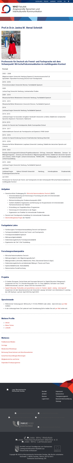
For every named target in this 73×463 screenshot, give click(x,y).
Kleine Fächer (9, 325)
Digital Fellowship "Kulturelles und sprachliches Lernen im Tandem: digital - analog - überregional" (35, 288)
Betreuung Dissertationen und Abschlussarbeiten (17, 352)
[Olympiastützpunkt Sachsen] (49, 427)
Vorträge (4, 345)
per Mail (64, 304)
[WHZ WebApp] (39, 437)
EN (64, 1)
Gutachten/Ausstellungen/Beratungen (13, 356)
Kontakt (44, 391)
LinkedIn (7, 328)
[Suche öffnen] (71, 1)
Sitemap (58, 401)
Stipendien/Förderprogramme (10, 363)
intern (60, 1)
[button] (68, 1)
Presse (46, 1)
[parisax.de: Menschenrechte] (19, 417)
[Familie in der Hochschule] (23, 427)
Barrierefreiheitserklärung (64, 399)
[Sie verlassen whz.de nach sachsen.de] (17, 451)
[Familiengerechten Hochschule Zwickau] (50, 417)
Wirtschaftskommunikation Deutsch (38, 193)
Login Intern (45, 399)
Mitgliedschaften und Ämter (10, 359)
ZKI (45, 458)
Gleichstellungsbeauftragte (13, 218)
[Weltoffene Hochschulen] (48, 413)
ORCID (7, 323)
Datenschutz (60, 394)
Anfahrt (44, 394)
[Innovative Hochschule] (24, 413)
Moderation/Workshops (9, 349)
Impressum (59, 391)
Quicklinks (38, 1)
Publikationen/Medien (8, 342)
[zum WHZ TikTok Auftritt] (25, 437)
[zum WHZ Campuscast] (37, 441)
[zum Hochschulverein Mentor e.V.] (37, 439)
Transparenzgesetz (62, 396)
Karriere (53, 1)
